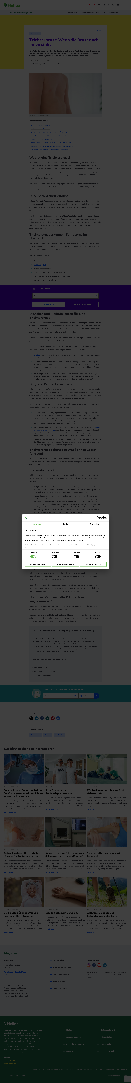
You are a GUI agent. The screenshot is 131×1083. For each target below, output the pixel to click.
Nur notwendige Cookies (38, 564)
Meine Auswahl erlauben (65, 564)
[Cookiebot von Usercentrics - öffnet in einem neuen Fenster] (98, 517)
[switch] (54, 556)
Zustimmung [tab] (37, 524)
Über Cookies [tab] (94, 524)
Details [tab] (65, 524)
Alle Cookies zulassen (93, 564)
